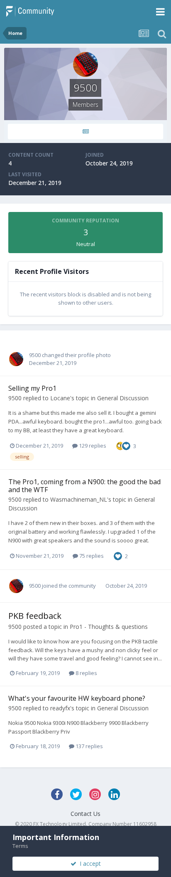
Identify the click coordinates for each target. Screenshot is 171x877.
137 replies (88, 746)
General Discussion (123, 398)
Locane (60, 398)
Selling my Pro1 (32, 388)
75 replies (91, 555)
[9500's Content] (85, 131)
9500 (35, 355)
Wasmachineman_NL (78, 499)
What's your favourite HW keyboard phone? (76, 698)
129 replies (92, 445)
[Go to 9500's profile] (16, 359)
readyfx (60, 708)
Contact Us (85, 814)
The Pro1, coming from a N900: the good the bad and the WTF (84, 485)
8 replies (85, 673)
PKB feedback (34, 615)
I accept (88, 863)
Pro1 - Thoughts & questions (109, 627)
